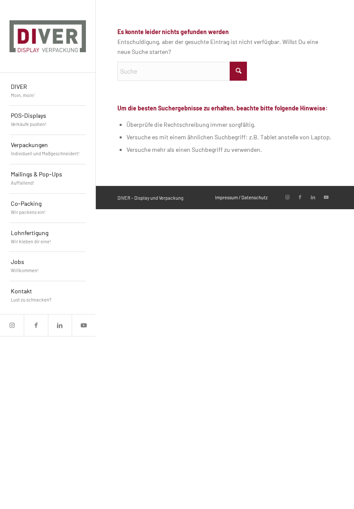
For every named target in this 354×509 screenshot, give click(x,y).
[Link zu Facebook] (35, 325)
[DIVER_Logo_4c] (47, 36)
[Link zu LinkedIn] (60, 325)
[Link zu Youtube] (83, 325)
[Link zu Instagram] (12, 325)
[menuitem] (47, 91)
